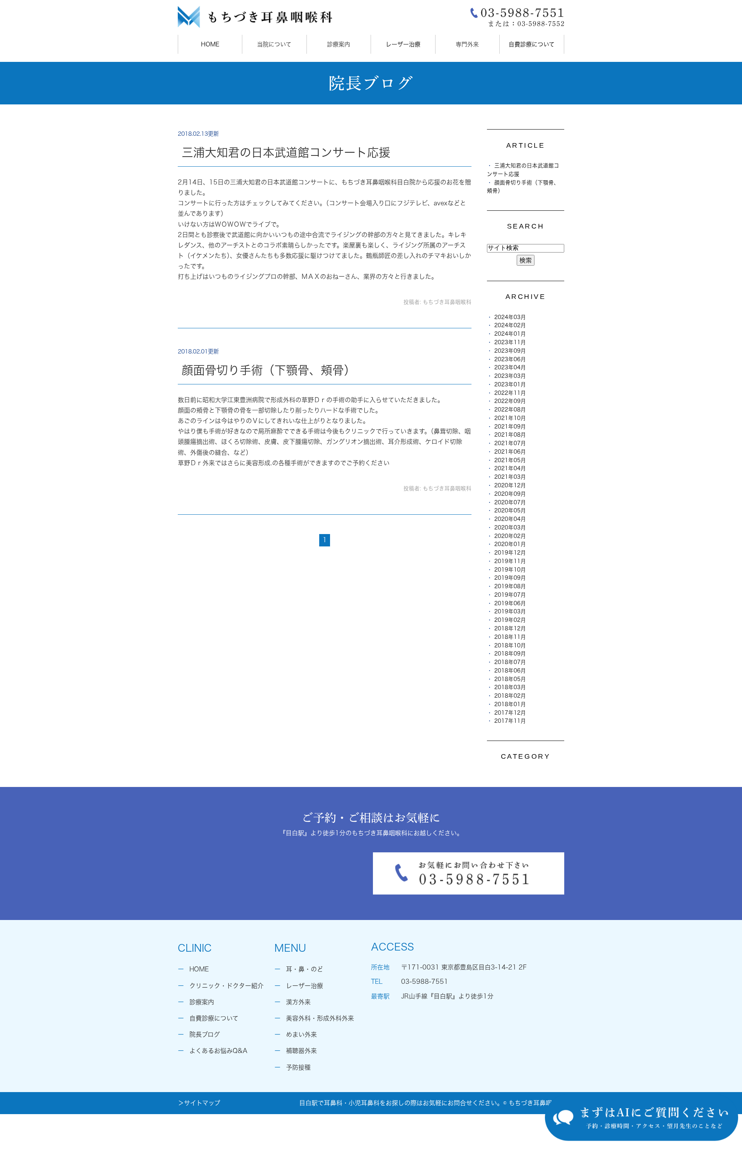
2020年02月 (510, 536)
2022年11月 (510, 393)
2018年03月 (510, 687)
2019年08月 (510, 586)
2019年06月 (510, 603)
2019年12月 (510, 552)
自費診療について (532, 44)
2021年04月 (510, 468)
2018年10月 (510, 645)
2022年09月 (510, 401)
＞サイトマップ (199, 1103)
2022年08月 (510, 409)
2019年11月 (510, 561)
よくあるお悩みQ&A (218, 1051)
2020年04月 (510, 519)
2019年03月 (510, 611)
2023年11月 (510, 342)
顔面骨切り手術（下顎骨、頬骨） (269, 370)
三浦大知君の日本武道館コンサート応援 (286, 152)
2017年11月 (510, 721)
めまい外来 (301, 1034)
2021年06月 (510, 451)
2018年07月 (510, 662)
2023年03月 (510, 376)
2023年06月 (510, 359)
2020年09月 (510, 494)
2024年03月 (510, 317)
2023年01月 (510, 384)
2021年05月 (510, 460)
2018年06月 (510, 670)
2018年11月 (510, 637)
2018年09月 (510, 653)
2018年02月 (510, 695)
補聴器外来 (301, 1051)
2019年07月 (510, 594)
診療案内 (201, 1002)
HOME (210, 44)
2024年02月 (510, 325)
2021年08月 (510, 434)
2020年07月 (510, 502)
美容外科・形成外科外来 (320, 1018)
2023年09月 (510, 350)
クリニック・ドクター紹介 (226, 986)
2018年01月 (510, 704)
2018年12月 (510, 628)
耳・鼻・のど (304, 969)
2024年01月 (510, 333)
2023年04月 (510, 367)
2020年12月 (510, 485)
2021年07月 (510, 443)
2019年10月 (510, 569)
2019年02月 (510, 620)
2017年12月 (510, 712)
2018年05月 (510, 679)
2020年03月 (510, 527)
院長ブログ (204, 1034)
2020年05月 (510, 510)
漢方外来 (298, 1002)
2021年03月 (510, 477)
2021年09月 (510, 426)
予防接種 (298, 1067)
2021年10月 (510, 418)
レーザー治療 (403, 44)
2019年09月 (510, 577)
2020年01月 (510, 544)
